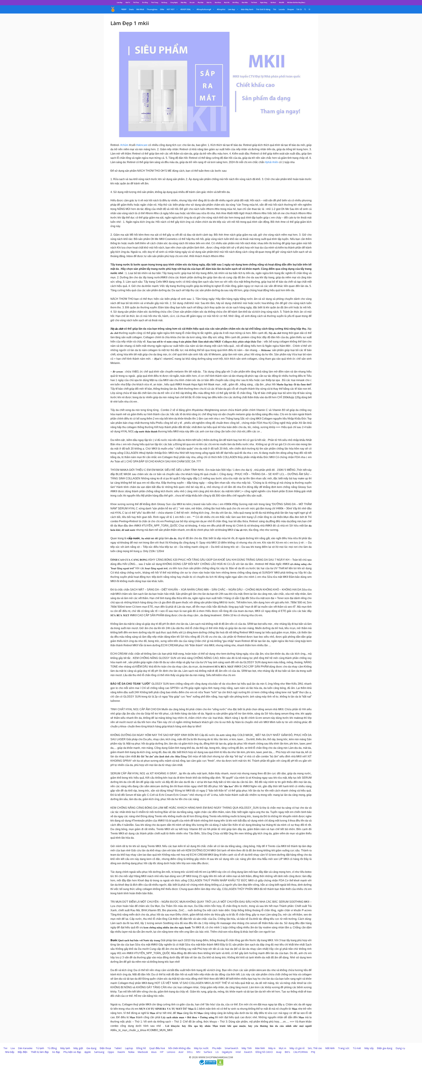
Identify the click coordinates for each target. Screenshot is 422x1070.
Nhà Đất (281, 2)
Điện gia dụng (384, 1048)
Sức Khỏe (218, 2)
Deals (131, 9)
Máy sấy (369, 1048)
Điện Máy (183, 2)
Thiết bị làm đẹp (40, 1052)
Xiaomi (121, 1052)
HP (162, 1052)
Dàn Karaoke (25, 1048)
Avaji (278, 1052)
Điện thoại (105, 1048)
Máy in (271, 1048)
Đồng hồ (141, 1048)
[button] (309, 9)
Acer (181, 1052)
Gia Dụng (164, 2)
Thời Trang (154, 2)
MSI (198, 1052)
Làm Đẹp (119, 2)
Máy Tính (246, 1048)
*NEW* (123, 9)
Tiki (274, 9)
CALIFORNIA (300, 1052)
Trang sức (343, 1048)
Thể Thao (136, 2)
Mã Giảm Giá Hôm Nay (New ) (296, 2)
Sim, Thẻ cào (315, 1048)
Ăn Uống (145, 2)
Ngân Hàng (263, 2)
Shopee (290, 9)
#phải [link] (268, 162)
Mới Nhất (140, 9)
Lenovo (171, 1052)
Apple (87, 1052)
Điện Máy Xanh (247, 9)
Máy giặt (78, 1048)
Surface (208, 1052)
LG (217, 1052)
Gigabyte (227, 1052)
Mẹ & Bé (226, 2)
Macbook (143, 1052)
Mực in (282, 1048)
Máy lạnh (65, 1048)
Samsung (99, 1052)
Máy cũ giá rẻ (296, 1048)
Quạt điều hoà (157, 1048)
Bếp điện (22, 1052)
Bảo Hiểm (245, 2)
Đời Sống (236, 2)
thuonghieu (152, 9)
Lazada (282, 9)
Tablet (118, 1048)
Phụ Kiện (200, 2)
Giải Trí (128, 2)
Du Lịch (192, 2)
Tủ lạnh (40, 1048)
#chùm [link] (124, 145)
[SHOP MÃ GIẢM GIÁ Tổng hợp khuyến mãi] (112, 9)
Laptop (129, 1048)
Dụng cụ (400, 1048)
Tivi (5, 1048)
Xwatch (248, 1052)
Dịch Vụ (209, 2)
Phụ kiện (216, 1048)
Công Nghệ (174, 2)
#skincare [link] (142, 145)
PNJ (313, 1052)
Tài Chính (254, 2)
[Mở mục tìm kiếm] (305, 9)
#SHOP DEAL (186, 9)
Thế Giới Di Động (263, 9)
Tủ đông (52, 1048)
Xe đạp (56, 1052)
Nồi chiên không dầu (179, 1048)
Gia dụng (91, 1048)
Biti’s (287, 1052)
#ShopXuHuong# (204, 9)
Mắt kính (330, 1048)
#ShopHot (221, 9)
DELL (190, 1052)
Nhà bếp (9, 1052)
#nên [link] (275, 162)
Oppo (111, 1052)
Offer (162, 9)
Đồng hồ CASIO (264, 1052)
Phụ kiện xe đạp (72, 1052)
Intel (238, 1052)
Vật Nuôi (273, 2)
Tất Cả (299, 9)
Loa (13, 1048)
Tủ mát (357, 1048)
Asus (154, 1052)
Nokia (131, 1052)
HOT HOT (171, 9)
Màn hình (260, 1048)
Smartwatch (231, 1048)
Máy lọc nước (201, 1048)
